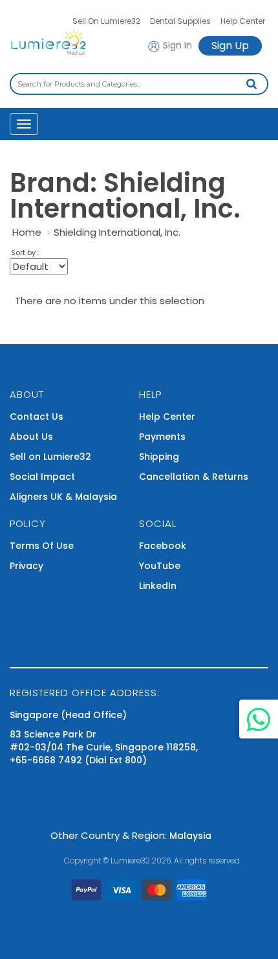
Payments (162, 436)
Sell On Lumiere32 (106, 20)
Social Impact (42, 476)
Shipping (159, 456)
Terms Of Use (42, 545)
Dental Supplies (180, 20)
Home (26, 232)
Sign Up (230, 45)
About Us (31, 436)
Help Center (242, 20)
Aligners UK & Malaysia (63, 496)
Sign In (176, 45)
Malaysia (190, 835)
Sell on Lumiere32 (50, 456)
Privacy (26, 565)
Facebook (162, 545)
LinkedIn (157, 585)
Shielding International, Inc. (117, 232)
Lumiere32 (130, 860)
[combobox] (139, 84)
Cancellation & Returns (193, 476)
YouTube (159, 565)
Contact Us (36, 416)
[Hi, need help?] (258, 719)
